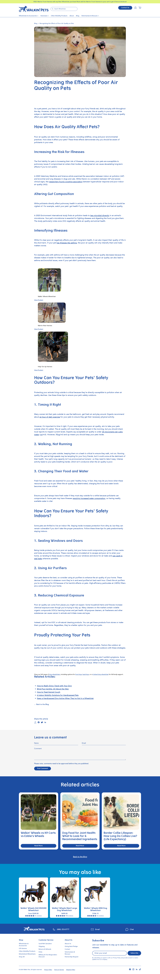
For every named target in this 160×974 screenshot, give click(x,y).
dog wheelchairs (54, 674)
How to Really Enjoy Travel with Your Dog (54, 686)
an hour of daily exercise (50, 417)
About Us (68, 944)
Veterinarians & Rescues (89, 16)
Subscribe (134, 953)
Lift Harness (23, 948)
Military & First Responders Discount (48, 956)
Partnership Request (71, 957)
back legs (86, 674)
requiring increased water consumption (89, 498)
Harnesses (43, 16)
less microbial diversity (99, 215)
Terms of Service (59, 970)
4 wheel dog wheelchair (101, 674)
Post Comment (42, 768)
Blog (77, 16)
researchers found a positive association (65, 181)
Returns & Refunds (45, 949)
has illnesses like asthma (67, 243)
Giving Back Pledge (71, 946)
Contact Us (125, 8)
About (72, 16)
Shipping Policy (70, 970)
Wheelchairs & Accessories (28, 16)
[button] (140, 7)
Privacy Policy (117, 958)
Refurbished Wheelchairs (27, 954)
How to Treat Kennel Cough (48, 692)
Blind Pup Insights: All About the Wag (53, 689)
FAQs (40, 952)
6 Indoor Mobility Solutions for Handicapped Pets (58, 695)
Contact (67, 949)
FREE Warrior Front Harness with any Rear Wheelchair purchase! (55, 2)
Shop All (22, 957)
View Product (38, 300)
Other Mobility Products (59, 16)
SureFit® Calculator (45, 944)
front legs (78, 674)
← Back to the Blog (41, 704)
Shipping (42, 946)
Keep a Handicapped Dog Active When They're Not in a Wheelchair (65, 698)
